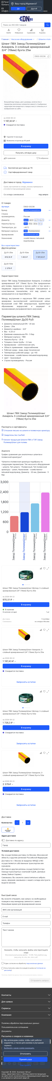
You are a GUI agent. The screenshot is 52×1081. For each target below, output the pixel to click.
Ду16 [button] (42, 220)
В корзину (26, 146)
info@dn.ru (6, 11)
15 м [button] (30, 224)
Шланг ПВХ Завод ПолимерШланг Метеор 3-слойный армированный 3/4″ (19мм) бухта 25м (26, 589)
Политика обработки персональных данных (20, 1023)
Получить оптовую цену (26, 153)
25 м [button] (25, 224)
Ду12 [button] (31, 220)
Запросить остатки (26, 682)
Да (18, 8)
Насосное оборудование (21, 39)
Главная (5, 39)
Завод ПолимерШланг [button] (32, 210)
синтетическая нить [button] (31, 234)
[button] (37, 227)
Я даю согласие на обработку (23, 963)
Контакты (6, 4)
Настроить (25, 1065)
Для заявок (7, 1001)
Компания (6, 1015)
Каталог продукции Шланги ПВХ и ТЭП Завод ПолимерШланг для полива (23, 441)
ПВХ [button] (25, 231)
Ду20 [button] (26, 220)
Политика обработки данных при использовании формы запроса (22, 975)
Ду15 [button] (36, 220)
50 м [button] (40, 224)
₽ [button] (14, 121)
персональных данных (34, 963)
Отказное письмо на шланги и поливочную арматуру (27, 430)
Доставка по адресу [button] (15, 840)
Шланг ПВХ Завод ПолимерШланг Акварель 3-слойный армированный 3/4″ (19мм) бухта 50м (23, 774)
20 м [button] (35, 224)
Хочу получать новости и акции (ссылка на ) (25, 969)
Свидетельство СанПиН (14, 435)
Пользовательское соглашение (15, 1027)
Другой (34, 8)
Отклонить (25, 1053)
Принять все (25, 1059)
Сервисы (6, 1008)
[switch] (3, 840)
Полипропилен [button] (34, 231)
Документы (6, 1031)
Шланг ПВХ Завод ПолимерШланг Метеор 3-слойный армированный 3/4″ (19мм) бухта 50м (26, 712)
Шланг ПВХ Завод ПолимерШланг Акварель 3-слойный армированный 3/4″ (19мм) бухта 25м (23, 651)
